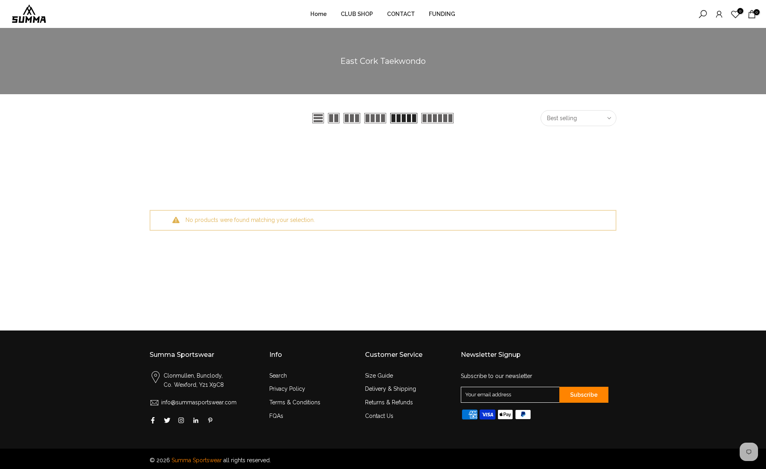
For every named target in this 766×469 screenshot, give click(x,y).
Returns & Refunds (389, 402)
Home (318, 14)
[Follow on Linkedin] (195, 420)
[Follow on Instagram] (181, 420)
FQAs (276, 416)
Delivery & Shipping (390, 389)
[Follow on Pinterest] (210, 420)
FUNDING (442, 14)
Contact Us (379, 416)
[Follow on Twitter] (167, 420)
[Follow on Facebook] (153, 420)
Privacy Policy (287, 389)
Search (278, 375)
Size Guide (379, 375)
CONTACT (401, 14)
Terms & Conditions (294, 402)
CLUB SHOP (357, 14)
